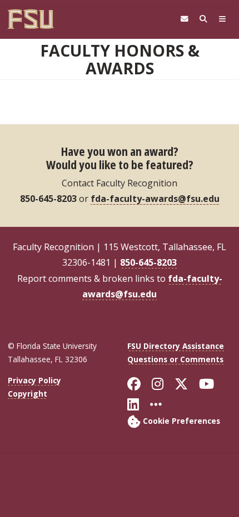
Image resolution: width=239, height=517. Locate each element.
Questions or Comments (175, 359)
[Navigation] (222, 19)
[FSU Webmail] (184, 19)
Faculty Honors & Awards (120, 59)
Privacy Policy (34, 380)
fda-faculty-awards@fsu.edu (155, 198)
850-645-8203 (148, 262)
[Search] (203, 19)
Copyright (27, 393)
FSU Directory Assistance (175, 346)
